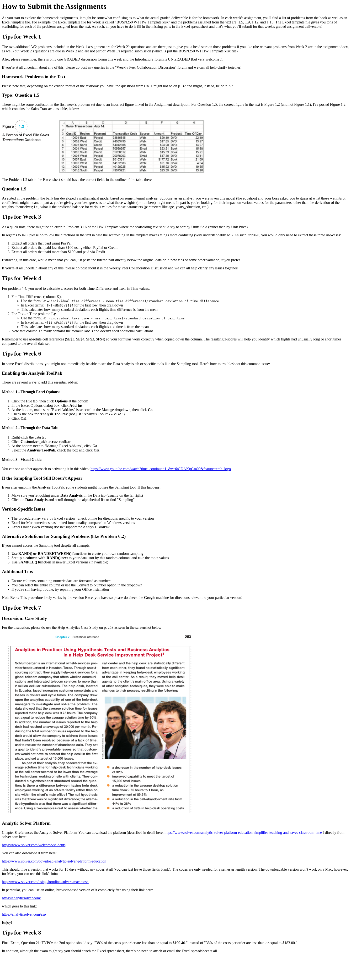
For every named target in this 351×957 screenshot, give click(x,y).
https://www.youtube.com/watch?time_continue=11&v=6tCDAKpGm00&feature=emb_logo (160, 469)
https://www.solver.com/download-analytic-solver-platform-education (54, 861)
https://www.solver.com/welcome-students (33, 845)
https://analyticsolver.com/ (21, 898)
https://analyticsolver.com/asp (24, 914)
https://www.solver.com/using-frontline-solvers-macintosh (45, 882)
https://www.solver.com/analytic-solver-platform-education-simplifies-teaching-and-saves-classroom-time (243, 832)
